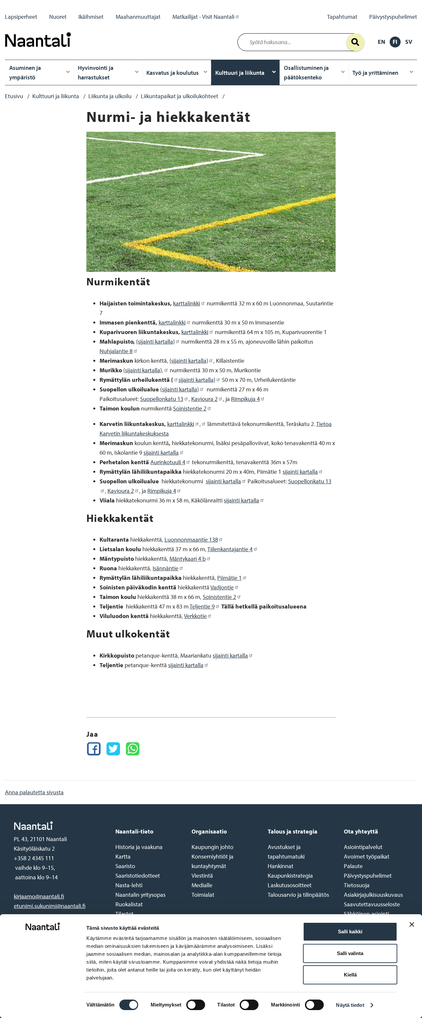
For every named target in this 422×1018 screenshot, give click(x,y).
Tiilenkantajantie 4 (230, 549)
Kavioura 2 (204, 399)
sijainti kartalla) (196, 379)
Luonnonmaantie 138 (191, 539)
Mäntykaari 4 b (187, 558)
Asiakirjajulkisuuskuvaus (373, 894)
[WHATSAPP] (132, 749)
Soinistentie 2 (189, 408)
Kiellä (350, 974)
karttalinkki (186, 303)
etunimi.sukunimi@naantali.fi (49, 906)
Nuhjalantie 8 (116, 351)
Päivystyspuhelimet (393, 16)
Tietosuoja (357, 885)
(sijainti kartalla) (155, 341)
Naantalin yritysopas (140, 894)
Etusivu (14, 96)
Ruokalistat (129, 904)
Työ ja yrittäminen (375, 72)
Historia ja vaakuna (139, 847)
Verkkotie (195, 616)
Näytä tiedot (350, 1005)
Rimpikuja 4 (245, 399)
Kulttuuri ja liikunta (239, 72)
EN (381, 41)
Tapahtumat (342, 16)
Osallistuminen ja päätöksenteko (306, 72)
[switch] (195, 1005)
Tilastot (124, 914)
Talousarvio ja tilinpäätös (298, 894)
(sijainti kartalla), (143, 370)
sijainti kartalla (161, 452)
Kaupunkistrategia (290, 875)
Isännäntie (165, 568)
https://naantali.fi (58, 825)
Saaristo (125, 866)
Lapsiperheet (21, 16)
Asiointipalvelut (363, 847)
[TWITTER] (113, 749)
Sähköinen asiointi (366, 914)
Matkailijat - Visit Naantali (203, 16)
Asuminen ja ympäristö (25, 72)
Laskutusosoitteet (290, 885)
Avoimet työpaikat (366, 856)
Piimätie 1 (229, 577)
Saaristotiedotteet (137, 875)
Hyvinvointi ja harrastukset (95, 72)
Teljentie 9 (202, 606)
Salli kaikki (350, 931)
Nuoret (58, 16)
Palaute (353, 866)
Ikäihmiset (91, 16)
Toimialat (203, 894)
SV (408, 41)
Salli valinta (350, 953)
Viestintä (202, 875)
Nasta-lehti (128, 885)
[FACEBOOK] (94, 749)
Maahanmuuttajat (138, 16)
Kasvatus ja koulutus (172, 72)
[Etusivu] (40, 48)
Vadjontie (222, 587)
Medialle (202, 885)
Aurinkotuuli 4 (167, 462)
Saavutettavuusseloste (372, 904)
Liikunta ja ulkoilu (110, 96)
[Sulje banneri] (411, 929)
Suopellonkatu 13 (161, 399)
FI (395, 41)
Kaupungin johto (212, 847)
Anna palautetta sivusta (34, 792)
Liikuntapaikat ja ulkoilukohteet (179, 96)
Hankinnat (280, 866)
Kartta (123, 856)
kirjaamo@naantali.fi (39, 896)
